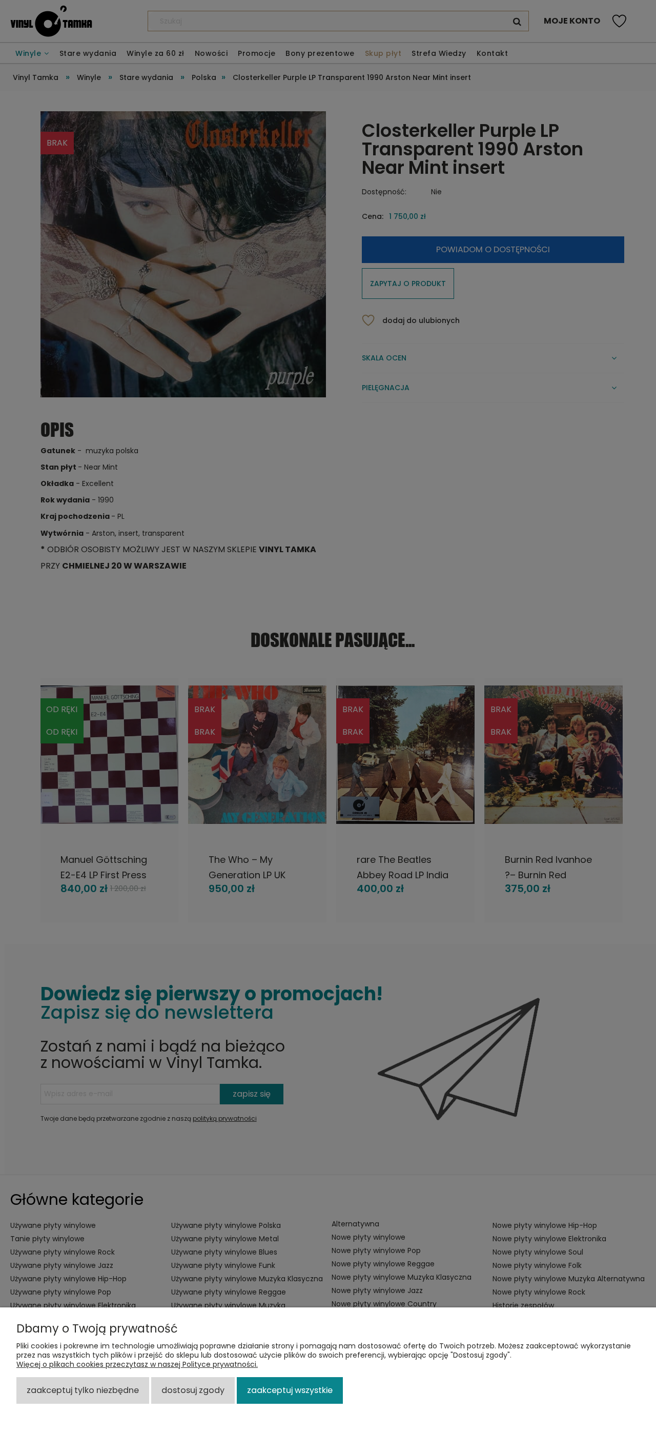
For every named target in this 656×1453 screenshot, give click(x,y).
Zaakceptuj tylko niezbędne (83, 1390)
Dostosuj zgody (192, 1390)
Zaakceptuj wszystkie (290, 1390)
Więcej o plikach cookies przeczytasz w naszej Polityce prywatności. (137, 1364)
